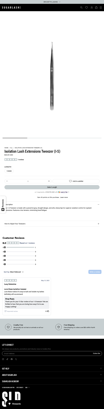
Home (6, 148)
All (11, 148)
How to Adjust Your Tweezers (14, 223)
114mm (9, 171)
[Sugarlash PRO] (11, 7)
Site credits (19, 387)
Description (8, 204)
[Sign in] (91, 7)
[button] (96, 7)
